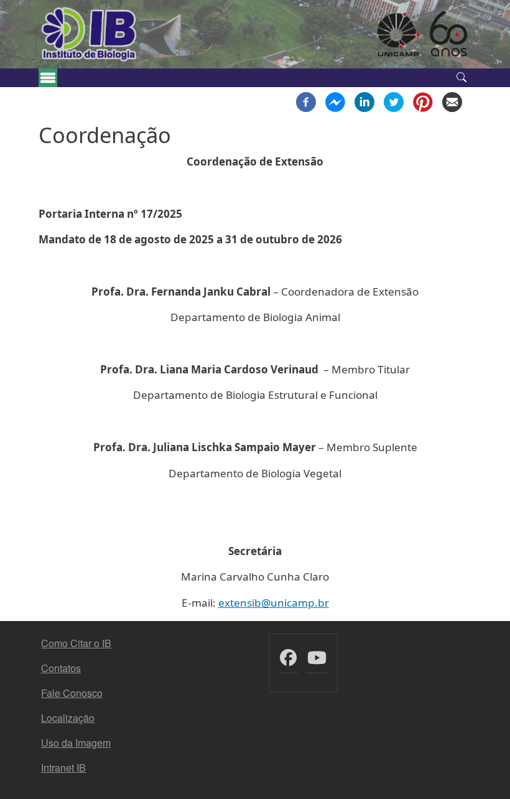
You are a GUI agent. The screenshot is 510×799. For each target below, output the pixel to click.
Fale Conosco (72, 693)
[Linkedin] (364, 101)
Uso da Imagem (76, 743)
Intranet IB (63, 767)
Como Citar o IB (76, 643)
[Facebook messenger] (335, 101)
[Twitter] (394, 101)
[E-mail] (452, 101)
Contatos (61, 668)
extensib (239, 603)
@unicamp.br (295, 603)
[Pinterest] (423, 101)
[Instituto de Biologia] (90, 34)
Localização (68, 718)
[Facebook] (306, 101)
